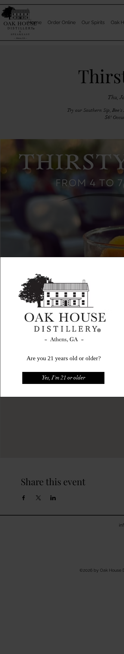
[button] (63, 378)
